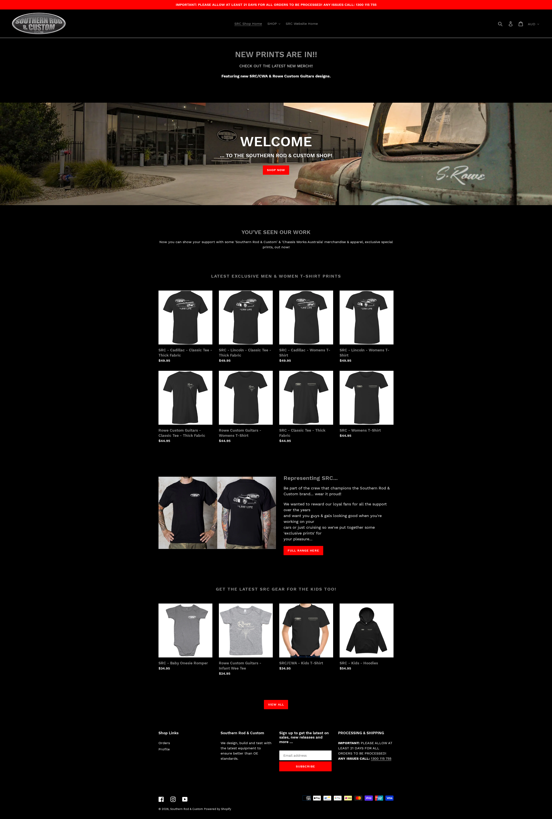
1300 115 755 (381, 758)
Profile (164, 749)
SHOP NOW (276, 170)
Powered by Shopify (217, 809)
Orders (164, 743)
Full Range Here (303, 550)
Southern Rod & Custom (186, 809)
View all (276, 704)
